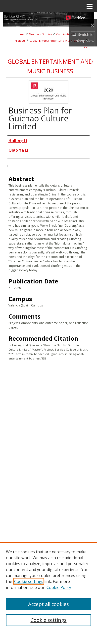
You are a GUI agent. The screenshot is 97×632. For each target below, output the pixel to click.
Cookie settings (28, 581)
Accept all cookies (48, 604)
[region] (48, 587)
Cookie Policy (59, 587)
